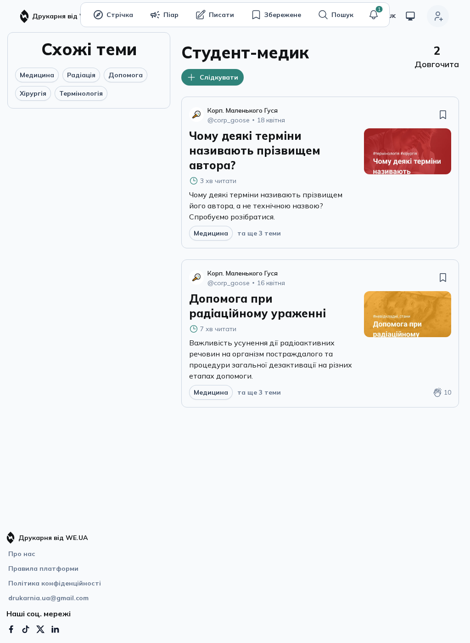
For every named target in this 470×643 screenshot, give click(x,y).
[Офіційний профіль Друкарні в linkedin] (55, 629)
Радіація (81, 75)
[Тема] (410, 16)
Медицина (37, 75)
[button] (373, 14)
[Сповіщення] (373, 14)
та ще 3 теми (259, 233)
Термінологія (81, 93)
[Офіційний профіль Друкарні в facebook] (11, 629)
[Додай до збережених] (443, 114)
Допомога (125, 75)
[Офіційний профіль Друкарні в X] (40, 629)
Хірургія (33, 93)
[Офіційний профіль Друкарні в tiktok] (25, 629)
